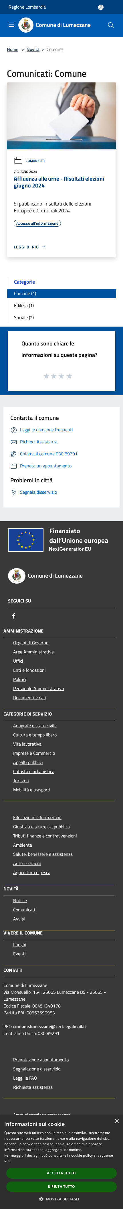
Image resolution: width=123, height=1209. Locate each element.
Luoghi (19, 944)
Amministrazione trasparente (41, 1114)
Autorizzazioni (27, 863)
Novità (33, 49)
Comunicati (35, 160)
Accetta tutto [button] (61, 1173)
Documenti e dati (29, 697)
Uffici (18, 660)
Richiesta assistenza (33, 1087)
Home (12, 49)
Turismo (21, 780)
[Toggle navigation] (11, 24)
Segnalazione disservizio (36, 1068)
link (7, 1161)
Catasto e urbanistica (33, 771)
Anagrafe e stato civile (35, 725)
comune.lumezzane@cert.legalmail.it (49, 1026)
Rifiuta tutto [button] (61, 1186)
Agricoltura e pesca (31, 872)
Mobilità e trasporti (31, 789)
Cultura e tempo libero (35, 734)
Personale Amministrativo (38, 688)
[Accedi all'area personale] (100, 7)
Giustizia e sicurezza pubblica (41, 826)
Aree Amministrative (33, 651)
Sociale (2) (24, 317)
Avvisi (19, 918)
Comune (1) (25, 293)
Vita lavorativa (27, 743)
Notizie (20, 900)
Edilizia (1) (24, 305)
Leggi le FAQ (25, 1077)
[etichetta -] (69, 376)
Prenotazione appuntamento (41, 1059)
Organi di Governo (30, 642)
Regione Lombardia (27, 6)
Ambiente (22, 844)
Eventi (19, 953)
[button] (61, 1199)
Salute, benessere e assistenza (43, 854)
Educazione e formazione (37, 817)
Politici (19, 679)
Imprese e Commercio (34, 753)
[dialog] (61, 1162)
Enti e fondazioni (29, 670)
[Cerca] (111, 25)
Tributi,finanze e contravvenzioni (45, 835)
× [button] (116, 1121)
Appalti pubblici (28, 762)
